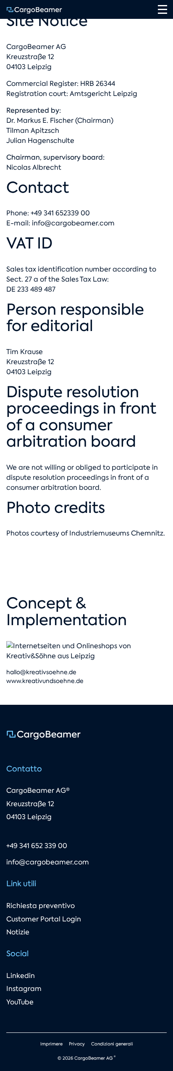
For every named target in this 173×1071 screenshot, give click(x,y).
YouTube (20, 1002)
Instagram (24, 988)
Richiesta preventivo (40, 905)
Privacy (77, 1044)
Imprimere (51, 1044)
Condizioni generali (112, 1044)
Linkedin (20, 975)
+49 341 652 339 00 (36, 845)
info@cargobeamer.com (73, 223)
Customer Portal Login (43, 919)
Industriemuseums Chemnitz (116, 533)
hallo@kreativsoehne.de (41, 672)
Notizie (17, 932)
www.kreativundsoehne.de (45, 681)
